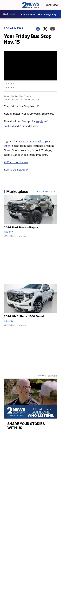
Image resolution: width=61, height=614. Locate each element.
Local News (13, 28)
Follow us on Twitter (16, 162)
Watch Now (51, 5)
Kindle (23, 126)
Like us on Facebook (16, 169)
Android (9, 126)
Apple (39, 121)
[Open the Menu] (5, 5)
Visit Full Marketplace (46, 191)
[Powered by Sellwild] (52, 376)
